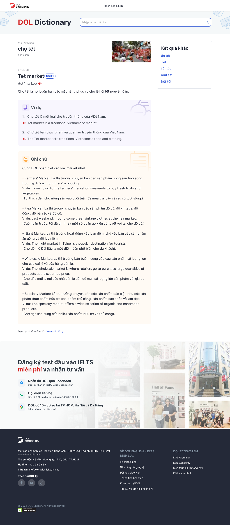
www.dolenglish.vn (29, 454)
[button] (84, 83)
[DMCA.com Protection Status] (27, 509)
